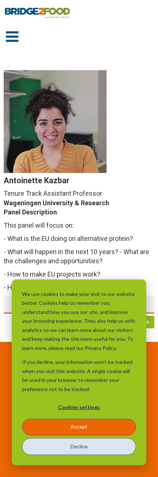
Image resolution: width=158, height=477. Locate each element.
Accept (79, 426)
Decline (79, 446)
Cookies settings (79, 407)
